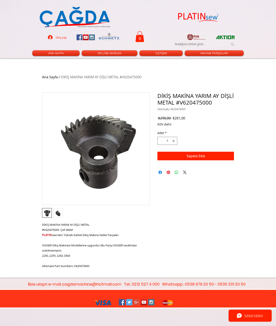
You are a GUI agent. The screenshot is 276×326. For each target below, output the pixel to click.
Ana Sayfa (50, 77)
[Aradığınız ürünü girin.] (232, 44)
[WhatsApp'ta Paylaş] (176, 172)
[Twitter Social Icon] (129, 302)
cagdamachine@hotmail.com (91, 284)
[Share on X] (184, 172)
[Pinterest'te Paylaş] (168, 172)
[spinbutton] (167, 141)
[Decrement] (160, 141)
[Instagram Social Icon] (151, 302)
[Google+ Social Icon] (136, 302)
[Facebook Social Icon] (122, 302)
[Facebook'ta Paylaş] (160, 172)
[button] (139, 36)
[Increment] (174, 141)
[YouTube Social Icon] (144, 302)
